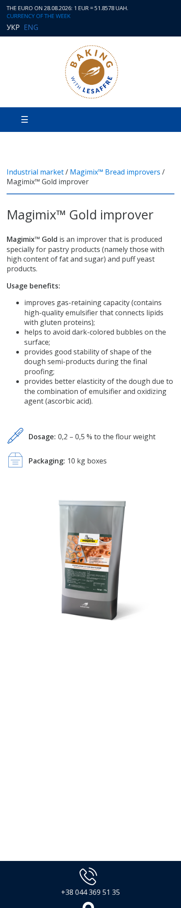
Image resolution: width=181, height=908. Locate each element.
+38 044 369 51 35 (90, 892)
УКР (13, 27)
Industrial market (35, 172)
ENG (31, 27)
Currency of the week (38, 16)
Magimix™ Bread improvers (115, 172)
